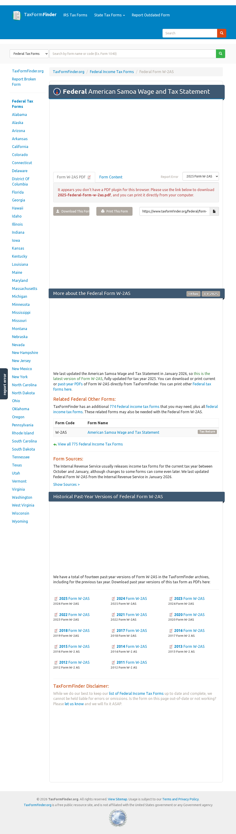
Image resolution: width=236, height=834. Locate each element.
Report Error (169, 177)
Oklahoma (20, 409)
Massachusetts (24, 288)
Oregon (18, 417)
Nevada (18, 345)
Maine (17, 272)
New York (20, 377)
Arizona (18, 131)
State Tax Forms (108, 15)
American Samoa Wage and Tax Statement (123, 432)
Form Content (110, 177)
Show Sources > (66, 484)
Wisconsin (20, 513)
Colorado (20, 155)
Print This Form (116, 211)
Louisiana (20, 264)
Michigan (19, 296)
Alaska (17, 123)
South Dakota (23, 449)
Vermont (19, 481)
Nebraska (20, 337)
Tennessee (21, 457)
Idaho (17, 216)
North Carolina (24, 385)
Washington (22, 497)
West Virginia (23, 505)
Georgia (18, 200)
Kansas (18, 248)
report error (5, 384)
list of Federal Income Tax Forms (136, 693)
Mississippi (21, 312)
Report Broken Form (24, 81)
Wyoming (20, 521)
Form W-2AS (74, 598)
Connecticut (22, 163)
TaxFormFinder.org (28, 71)
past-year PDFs (70, 384)
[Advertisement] (136, 136)
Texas (17, 465)
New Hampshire (25, 353)
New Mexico (22, 369)
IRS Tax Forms (75, 15)
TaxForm (40, 14)
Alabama (19, 114)
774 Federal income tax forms (134, 406)
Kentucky (19, 256)
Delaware (19, 171)
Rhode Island (23, 433)
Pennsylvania (22, 425)
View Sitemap (117, 799)
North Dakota (23, 393)
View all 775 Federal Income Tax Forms (90, 444)
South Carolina (24, 441)
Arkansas (20, 139)
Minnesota (21, 304)
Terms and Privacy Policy (180, 799)
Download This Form (74, 211)
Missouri (19, 320)
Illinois (17, 224)
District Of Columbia (20, 181)
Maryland (20, 280)
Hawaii (17, 208)
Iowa (16, 240)
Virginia (18, 489)
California (20, 146)
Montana (19, 329)
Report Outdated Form (151, 15)
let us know (74, 704)
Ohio (16, 401)
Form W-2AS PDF (71, 177)
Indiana (18, 232)
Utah (16, 473)
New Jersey (21, 361)
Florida (18, 192)
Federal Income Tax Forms (112, 72)
